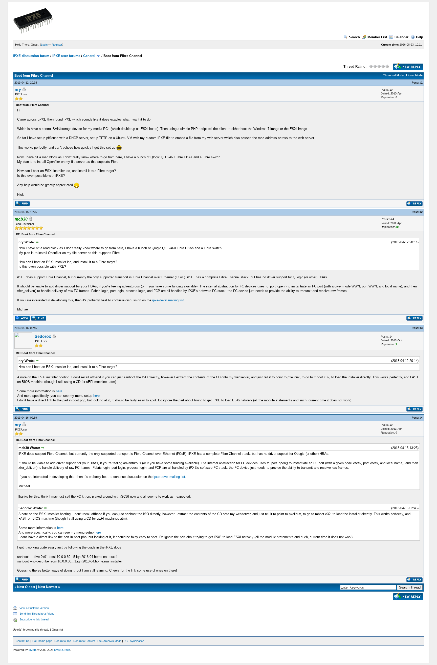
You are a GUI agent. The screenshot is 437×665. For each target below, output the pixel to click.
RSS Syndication (134, 640)
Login (44, 44)
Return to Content (84, 640)
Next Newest (47, 587)
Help (419, 37)
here (59, 391)
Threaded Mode (393, 75)
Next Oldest (26, 587)
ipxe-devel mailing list (168, 300)
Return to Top (62, 640)
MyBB (32, 649)
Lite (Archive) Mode (109, 640)
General (89, 56)
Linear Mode (414, 75)
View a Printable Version (34, 608)
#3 (421, 327)
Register (57, 44)
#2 (421, 211)
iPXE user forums (66, 56)
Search (354, 37)
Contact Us (23, 640)
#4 (421, 417)
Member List (377, 37)
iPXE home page (42, 640)
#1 (421, 82)
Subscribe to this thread (34, 619)
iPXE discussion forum (31, 56)
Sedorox (43, 336)
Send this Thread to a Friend (36, 613)
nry (18, 89)
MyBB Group (62, 649)
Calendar (401, 37)
